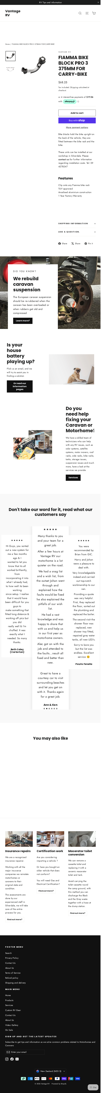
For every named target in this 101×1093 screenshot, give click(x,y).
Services (73, 477)
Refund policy (11, 977)
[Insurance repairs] (19, 839)
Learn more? (23, 320)
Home (7, 44)
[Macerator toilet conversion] (82, 839)
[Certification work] (50, 839)
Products (9, 1000)
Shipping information (73, 223)
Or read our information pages (20, 386)
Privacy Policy (11, 957)
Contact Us (10, 962)
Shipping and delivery (15, 982)
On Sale (9, 1030)
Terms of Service (13, 972)
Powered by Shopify (59, 1084)
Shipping (74, 87)
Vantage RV (12, 13)
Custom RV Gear (13, 1010)
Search (8, 953)
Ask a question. (69, 232)
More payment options (77, 127)
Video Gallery (11, 1025)
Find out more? (14, 919)
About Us (9, 968)
